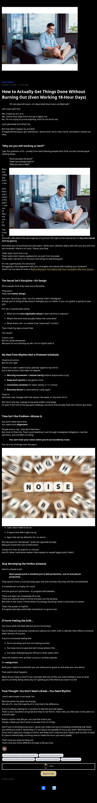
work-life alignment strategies (48, 759)
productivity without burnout (51, 755)
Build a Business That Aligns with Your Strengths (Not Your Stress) (62, 269)
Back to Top (48, 773)
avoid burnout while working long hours (18, 759)
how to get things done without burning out (20, 755)
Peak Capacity (8, 82)
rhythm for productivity (71, 759)
